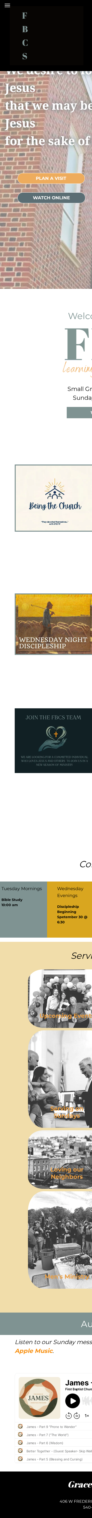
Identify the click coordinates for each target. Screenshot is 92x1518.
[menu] (7, 5)
